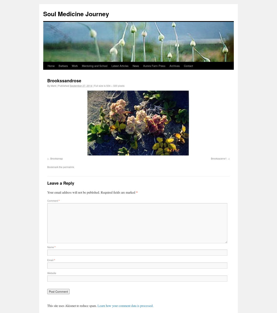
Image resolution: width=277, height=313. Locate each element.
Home (51, 66)
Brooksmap (56, 158)
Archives (175, 66)
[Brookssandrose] (138, 123)
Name (51, 247)
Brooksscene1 (219, 158)
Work (75, 66)
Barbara (63, 66)
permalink (68, 167)
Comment (53, 200)
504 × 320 (111, 85)
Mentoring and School (94, 66)
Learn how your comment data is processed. (126, 305)
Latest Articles (120, 66)
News (136, 66)
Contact (188, 66)
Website (51, 273)
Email (51, 260)
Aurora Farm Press (154, 66)
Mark (53, 85)
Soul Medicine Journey (76, 13)
